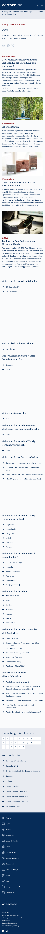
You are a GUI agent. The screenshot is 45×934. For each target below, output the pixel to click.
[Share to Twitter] (12, 45)
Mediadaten (6, 920)
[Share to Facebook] (8, 45)
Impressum (6, 910)
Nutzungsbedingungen (9, 923)
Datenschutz (6, 912)
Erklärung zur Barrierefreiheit (12, 918)
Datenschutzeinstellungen (11, 915)
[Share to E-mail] (3, 45)
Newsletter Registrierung (10, 926)
